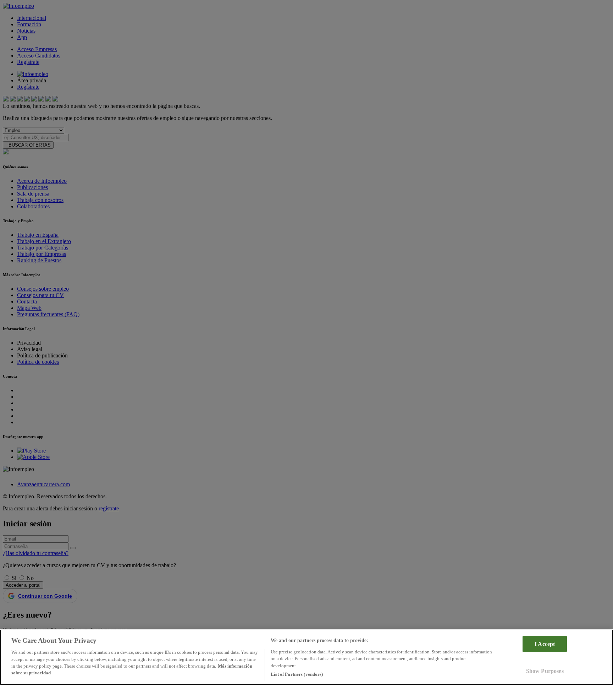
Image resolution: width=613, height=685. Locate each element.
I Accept (545, 644)
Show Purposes (545, 671)
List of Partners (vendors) (297, 674)
